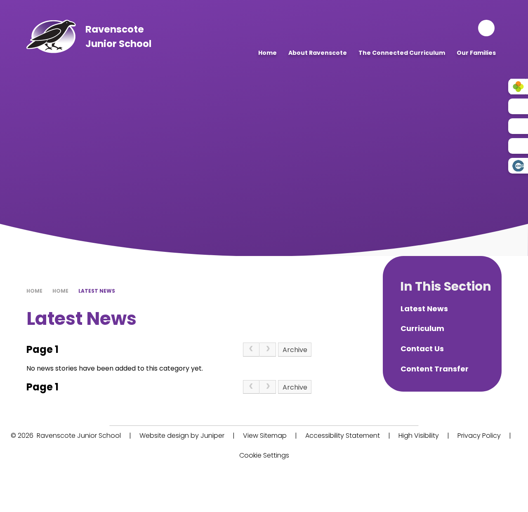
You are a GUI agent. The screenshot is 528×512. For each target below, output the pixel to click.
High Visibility (418, 435)
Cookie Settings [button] (264, 455)
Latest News (96, 290)
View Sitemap (265, 435)
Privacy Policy (479, 435)
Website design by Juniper (181, 435)
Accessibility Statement (342, 435)
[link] (251, 350)
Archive (295, 350)
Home (34, 290)
